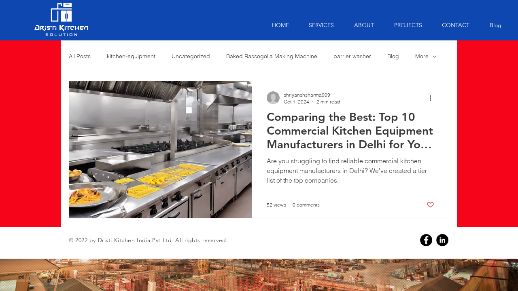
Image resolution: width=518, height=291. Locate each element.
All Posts (80, 56)
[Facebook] (426, 240)
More (422, 56)
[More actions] (433, 98)
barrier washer (352, 56)
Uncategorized (191, 56)
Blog (393, 56)
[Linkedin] (442, 240)
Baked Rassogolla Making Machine (271, 56)
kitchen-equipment (131, 56)
